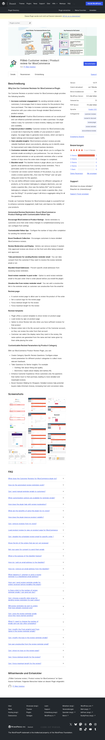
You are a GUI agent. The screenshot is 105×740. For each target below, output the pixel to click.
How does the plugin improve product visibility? (26, 517)
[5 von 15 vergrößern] (43, 400)
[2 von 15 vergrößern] (24, 434)
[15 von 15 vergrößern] (63, 458)
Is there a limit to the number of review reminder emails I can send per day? (23, 591)
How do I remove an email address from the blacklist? (28, 569)
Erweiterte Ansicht (77, 137)
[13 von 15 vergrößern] (63, 436)
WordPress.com (87, 706)
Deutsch (30, 727)
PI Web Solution (30, 67)
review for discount (90, 118)
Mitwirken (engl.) (68, 706)
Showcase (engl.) (32, 706)
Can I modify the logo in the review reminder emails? (28, 638)
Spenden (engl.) (69, 712)
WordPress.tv (50, 715)
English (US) (93, 109)
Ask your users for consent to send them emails (26, 549)
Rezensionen (25, 74)
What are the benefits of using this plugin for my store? (29, 511)
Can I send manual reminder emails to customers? (27, 491)
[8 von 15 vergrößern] (43, 452)
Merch (66, 715)
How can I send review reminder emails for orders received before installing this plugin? (24, 583)
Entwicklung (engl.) (51, 712)
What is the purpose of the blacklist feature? (25, 556)
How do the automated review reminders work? (26, 485)
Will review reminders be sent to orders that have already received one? (23, 607)
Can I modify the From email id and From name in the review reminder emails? (23, 630)
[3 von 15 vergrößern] (24, 452)
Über (10, 706)
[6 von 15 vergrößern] (43, 415)
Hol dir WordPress (94, 3)
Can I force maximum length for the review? (24, 663)
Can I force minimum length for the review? (24, 657)
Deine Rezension (76, 173)
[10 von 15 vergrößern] (63, 409)
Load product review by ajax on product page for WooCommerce (33, 530)
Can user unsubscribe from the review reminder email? (28, 644)
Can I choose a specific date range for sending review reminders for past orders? (24, 599)
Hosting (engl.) (13, 712)
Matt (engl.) (85, 709)
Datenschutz (12, 715)
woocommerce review (89, 131)
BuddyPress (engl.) (88, 715)
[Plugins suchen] (30, 23)
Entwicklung (39, 74)
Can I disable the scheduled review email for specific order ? (31, 537)
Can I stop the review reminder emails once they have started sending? (22, 615)
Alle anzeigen (92, 173)
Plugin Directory (13, 10)
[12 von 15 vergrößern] (63, 426)
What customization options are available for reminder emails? (31, 498)
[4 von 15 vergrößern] (24, 464)
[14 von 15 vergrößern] (63, 447)
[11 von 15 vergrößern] (63, 416)
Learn (46, 706)
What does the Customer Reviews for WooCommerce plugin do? (32, 479)
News (10, 709)
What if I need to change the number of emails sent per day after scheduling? (23, 622)
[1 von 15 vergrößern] (24, 400)
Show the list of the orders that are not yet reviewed (28, 543)
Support (94, 74)
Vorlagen (29, 715)
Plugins (28, 712)
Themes (29, 709)
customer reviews (90, 114)
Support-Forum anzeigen (79, 194)
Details (12, 74)
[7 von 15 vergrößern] (43, 431)
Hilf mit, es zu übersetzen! (71, 16)
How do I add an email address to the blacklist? (26, 562)
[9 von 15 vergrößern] (63, 400)
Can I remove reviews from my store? (22, 524)
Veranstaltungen (68, 709)
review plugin (92, 122)
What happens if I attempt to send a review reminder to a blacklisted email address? (24, 576)
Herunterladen (90, 64)
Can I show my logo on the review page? (23, 651)
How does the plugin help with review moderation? (27, 504)
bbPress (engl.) (87, 712)
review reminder (91, 126)
